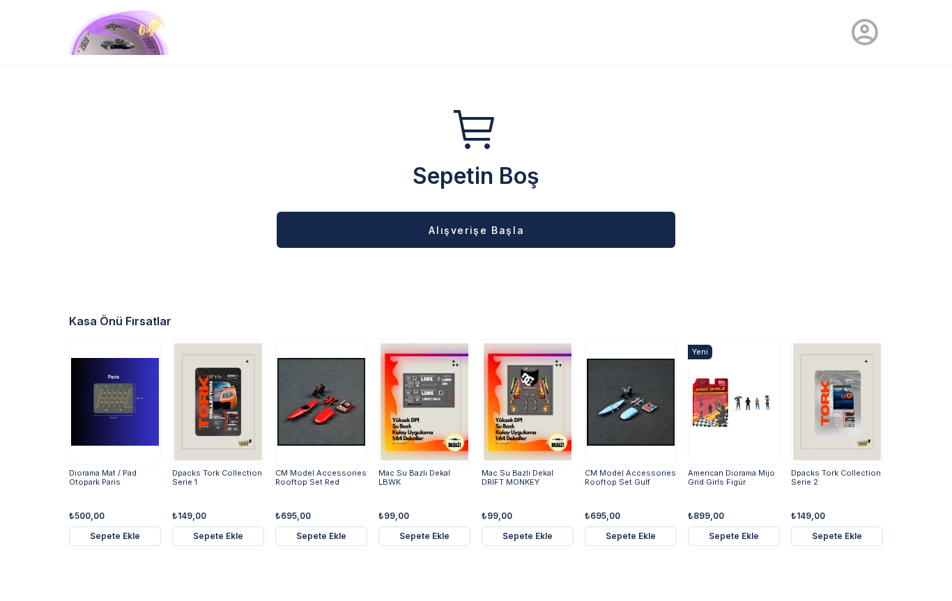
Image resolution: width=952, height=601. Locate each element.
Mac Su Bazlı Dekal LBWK (414, 478)
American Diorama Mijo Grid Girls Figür (731, 478)
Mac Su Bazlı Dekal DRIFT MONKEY (517, 478)
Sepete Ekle (115, 536)
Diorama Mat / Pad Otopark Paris (103, 478)
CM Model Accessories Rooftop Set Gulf (630, 478)
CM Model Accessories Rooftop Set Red (321, 478)
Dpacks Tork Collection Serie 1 (217, 478)
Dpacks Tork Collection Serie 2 (836, 478)
